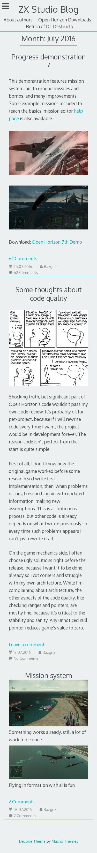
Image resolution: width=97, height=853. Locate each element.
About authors (18, 19)
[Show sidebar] (5, 6)
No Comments (26, 658)
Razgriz (50, 266)
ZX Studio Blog (49, 9)
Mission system (48, 675)
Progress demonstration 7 (48, 61)
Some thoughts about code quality (49, 293)
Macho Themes (65, 841)
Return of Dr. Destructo (49, 26)
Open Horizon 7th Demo (57, 242)
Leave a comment (26, 644)
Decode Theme (32, 841)
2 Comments (22, 801)
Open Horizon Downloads (64, 19)
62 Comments (23, 258)
